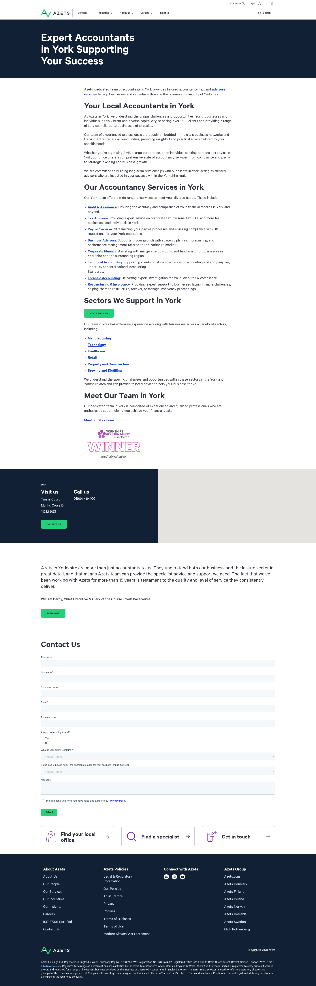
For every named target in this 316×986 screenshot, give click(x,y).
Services (83, 13)
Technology (97, 344)
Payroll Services (100, 229)
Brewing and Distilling (105, 370)
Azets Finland (234, 892)
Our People (51, 884)
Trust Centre (113, 896)
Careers (144, 13)
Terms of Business (117, 919)
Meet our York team (99, 420)
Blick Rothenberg (237, 929)
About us (125, 13)
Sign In (254, 3)
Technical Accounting (105, 262)
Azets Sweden (235, 922)
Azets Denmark (235, 884)
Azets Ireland (234, 899)
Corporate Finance (102, 251)
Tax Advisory (98, 218)
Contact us (235, 3)
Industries (103, 13)
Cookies (109, 911)
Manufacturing (99, 338)
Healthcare (96, 351)
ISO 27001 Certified (57, 922)
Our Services (52, 892)
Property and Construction (108, 364)
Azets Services (99, 313)
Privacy (109, 904)
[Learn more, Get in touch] (268, 836)
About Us (50, 877)
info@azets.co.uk (51, 966)
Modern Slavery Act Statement (127, 934)
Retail (92, 357)
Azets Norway (234, 907)
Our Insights (52, 907)
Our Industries (54, 899)
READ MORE (53, 613)
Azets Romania (235, 914)
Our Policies (112, 889)
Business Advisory (102, 240)
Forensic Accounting (104, 277)
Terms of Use (114, 926)
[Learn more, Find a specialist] (188, 836)
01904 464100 (84, 499)
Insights (164, 13)
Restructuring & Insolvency (109, 284)
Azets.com (232, 877)
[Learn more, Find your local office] (107, 836)
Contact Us (51, 929)
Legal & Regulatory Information (118, 879)
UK (268, 3)
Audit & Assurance (102, 207)
